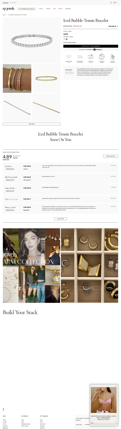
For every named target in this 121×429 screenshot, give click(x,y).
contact (5, 422)
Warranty (42, 428)
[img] (27, 166)
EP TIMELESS (13, 2)
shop (22, 420)
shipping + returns (26, 424)
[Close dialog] (116, 386)
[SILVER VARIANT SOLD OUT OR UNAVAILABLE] (66, 39)
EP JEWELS (5, 2)
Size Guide (42, 424)
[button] (112, 26)
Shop (41, 420)
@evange (5, 426)
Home (4, 14)
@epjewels (3, 410)
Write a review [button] (110, 156)
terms (4, 424)
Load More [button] (60, 218)
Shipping (42, 426)
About (4, 420)
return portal (24, 426)
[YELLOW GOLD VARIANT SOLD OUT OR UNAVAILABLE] (64, 39)
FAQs (22, 422)
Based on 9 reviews (15, 157)
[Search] (111, 2)
